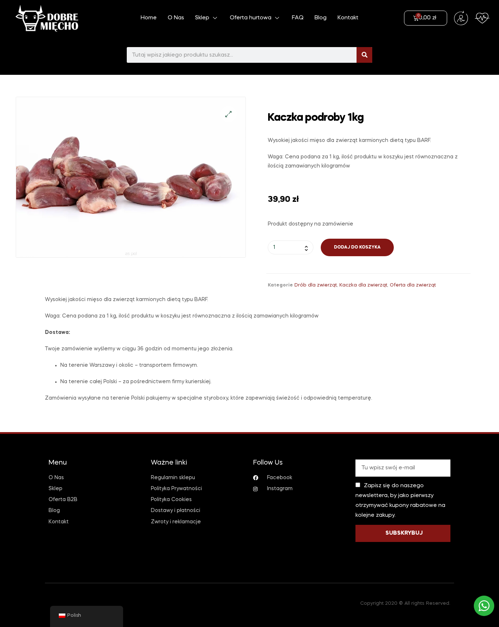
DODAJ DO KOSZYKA (357, 247)
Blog (321, 17)
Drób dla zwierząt (315, 285)
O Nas (176, 17)
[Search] (364, 55)
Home (149, 17)
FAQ (298, 17)
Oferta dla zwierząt (413, 285)
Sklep (202, 17)
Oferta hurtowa (250, 17)
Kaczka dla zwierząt (363, 285)
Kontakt (348, 17)
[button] (228, 114)
